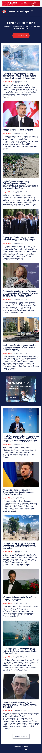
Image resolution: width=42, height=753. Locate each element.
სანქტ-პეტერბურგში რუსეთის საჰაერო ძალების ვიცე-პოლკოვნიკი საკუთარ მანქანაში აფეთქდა (19, 347)
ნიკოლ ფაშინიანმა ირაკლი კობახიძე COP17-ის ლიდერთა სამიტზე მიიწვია (19, 238)
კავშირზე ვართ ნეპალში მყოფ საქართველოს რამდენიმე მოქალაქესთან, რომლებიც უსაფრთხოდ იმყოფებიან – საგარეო (20, 184)
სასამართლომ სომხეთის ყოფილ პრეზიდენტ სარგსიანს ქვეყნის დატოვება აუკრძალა (20, 705)
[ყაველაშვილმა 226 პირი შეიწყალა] (21, 114)
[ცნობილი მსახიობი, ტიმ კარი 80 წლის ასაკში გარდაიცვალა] (21, 581)
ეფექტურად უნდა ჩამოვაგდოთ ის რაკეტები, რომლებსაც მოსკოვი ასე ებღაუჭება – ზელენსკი (18, 492)
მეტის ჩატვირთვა (20, 736)
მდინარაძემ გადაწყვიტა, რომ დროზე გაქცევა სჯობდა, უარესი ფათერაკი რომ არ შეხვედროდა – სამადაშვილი (20, 293)
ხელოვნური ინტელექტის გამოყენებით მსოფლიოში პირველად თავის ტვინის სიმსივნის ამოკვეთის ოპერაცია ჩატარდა (20, 76)
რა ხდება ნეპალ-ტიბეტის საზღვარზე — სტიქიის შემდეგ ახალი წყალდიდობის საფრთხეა (20, 546)
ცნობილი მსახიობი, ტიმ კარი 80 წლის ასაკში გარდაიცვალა (19, 598)
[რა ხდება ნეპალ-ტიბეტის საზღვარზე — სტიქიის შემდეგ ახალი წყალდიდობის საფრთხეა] (21, 527)
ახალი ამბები (7, 82)
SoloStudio (25, 746)
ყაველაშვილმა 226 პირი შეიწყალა (18, 130)
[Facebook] (16, 750)
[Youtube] (26, 750)
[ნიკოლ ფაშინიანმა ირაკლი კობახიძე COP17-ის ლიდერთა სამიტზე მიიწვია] (21, 221)
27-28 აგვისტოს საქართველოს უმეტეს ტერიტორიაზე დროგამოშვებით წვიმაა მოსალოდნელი (19, 651)
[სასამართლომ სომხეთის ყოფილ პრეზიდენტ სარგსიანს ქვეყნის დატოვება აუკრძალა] (21, 686)
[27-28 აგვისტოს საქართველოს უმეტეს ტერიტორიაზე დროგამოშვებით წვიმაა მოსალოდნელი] (21, 633)
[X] (21, 750)
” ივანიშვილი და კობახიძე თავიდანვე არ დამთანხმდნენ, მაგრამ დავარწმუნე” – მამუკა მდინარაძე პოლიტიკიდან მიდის (21, 438)
